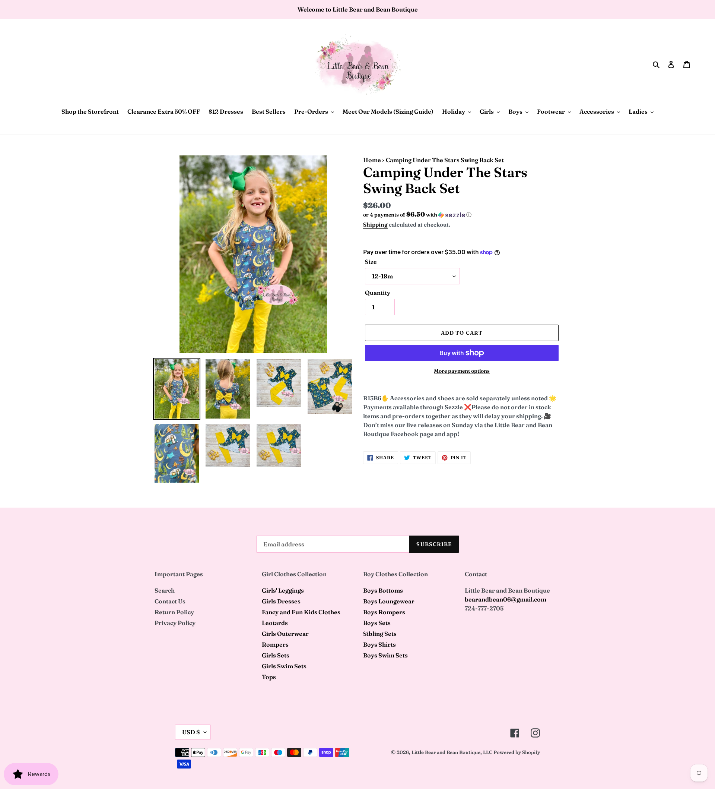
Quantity (377, 292)
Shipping (375, 224)
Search (165, 590)
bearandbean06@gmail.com (505, 599)
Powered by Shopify (516, 752)
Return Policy (174, 612)
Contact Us (170, 601)
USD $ (191, 732)
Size (371, 261)
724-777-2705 (484, 608)
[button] (417, 214)
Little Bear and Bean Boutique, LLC (451, 752)
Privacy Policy (175, 623)
